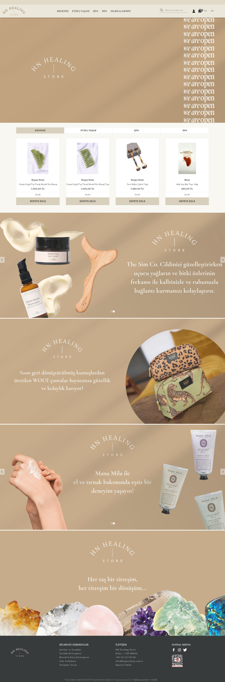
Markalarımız (121, 11)
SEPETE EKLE (38, 201)
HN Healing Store (126, 649)
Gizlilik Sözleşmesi (70, 653)
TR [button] (205, 11)
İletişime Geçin (68, 665)
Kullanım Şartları (141, 679)
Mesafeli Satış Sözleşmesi (74, 657)
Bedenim (62, 11)
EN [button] (212, 11)
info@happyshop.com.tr (129, 661)
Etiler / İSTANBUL (127, 653)
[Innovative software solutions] (159, 679)
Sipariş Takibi (123, 665)
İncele (38, 194)
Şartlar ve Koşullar (70, 649)
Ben (104, 11)
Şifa (95, 11)
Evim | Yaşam (80, 11)
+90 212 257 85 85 (126, 657)
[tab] (40, 130)
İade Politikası (67, 661)
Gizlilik (154, 679)
